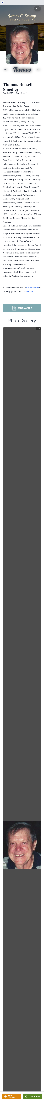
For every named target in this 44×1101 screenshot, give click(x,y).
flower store (30, 291)
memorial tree (32, 287)
